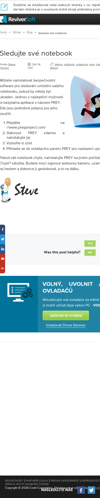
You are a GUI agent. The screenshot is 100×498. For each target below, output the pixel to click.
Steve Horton (7, 66)
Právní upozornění (65, 480)
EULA (44, 480)
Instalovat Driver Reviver (66, 325)
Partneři (32, 480)
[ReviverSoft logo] (17, 19)
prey (92, 64)
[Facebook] (81, 493)
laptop (59, 64)
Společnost (14, 480)
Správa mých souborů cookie (27, 484)
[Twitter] (91, 493)
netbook (69, 64)
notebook (82, 64)
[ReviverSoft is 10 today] (92, 19)
